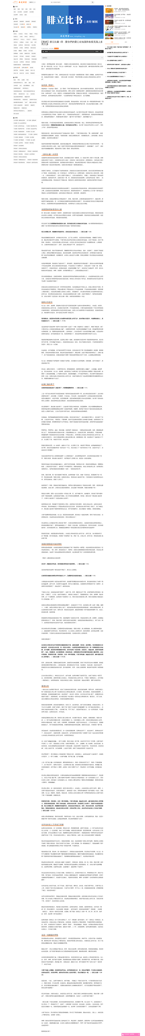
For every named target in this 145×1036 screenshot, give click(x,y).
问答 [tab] (112, 42)
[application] (72, 51)
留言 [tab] (126, 42)
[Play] (43, 51)
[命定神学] (19, 2)
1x (100, 51)
